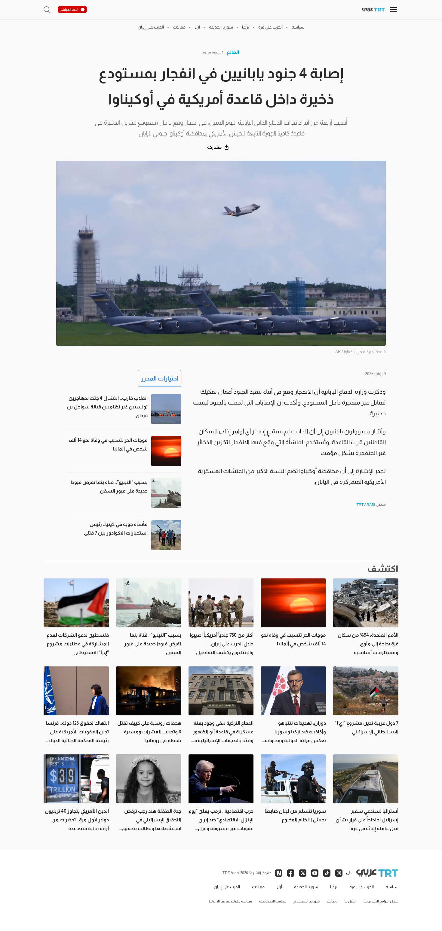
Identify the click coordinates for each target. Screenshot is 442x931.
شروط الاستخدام (306, 901)
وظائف (332, 901)
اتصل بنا (350, 901)
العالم (233, 52)
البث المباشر (69, 9)
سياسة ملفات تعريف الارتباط (230, 901)
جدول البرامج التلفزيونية (381, 901)
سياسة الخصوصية (272, 901)
